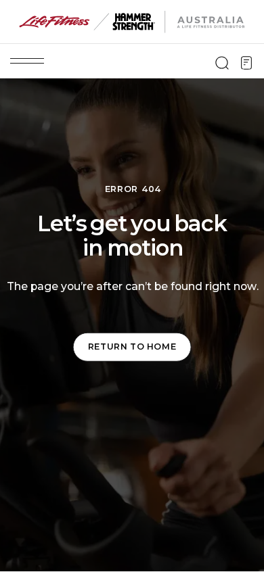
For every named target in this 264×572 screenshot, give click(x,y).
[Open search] (222, 62)
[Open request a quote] (246, 62)
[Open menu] (27, 61)
